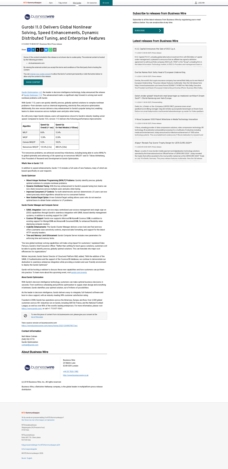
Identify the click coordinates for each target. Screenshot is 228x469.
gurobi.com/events (79, 272)
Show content (33, 82)
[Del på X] (37, 50)
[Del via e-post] (55, 50)
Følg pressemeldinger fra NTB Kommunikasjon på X (41, 445)
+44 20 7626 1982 (70, 371)
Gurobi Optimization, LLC (32, 92)
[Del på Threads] (42, 50)
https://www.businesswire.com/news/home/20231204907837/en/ (50, 326)
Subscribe (140, 30)
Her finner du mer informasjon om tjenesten (38, 420)
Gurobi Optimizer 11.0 (33, 95)
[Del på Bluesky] (46, 50)
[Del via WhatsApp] (50, 50)
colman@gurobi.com (30, 345)
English (29, 458)
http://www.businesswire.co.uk (75, 375)
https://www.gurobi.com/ (32, 308)
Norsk (24, 458)
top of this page (37, 317)
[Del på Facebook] (29, 50)
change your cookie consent (40, 74)
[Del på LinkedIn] (33, 50)
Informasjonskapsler (29, 449)
